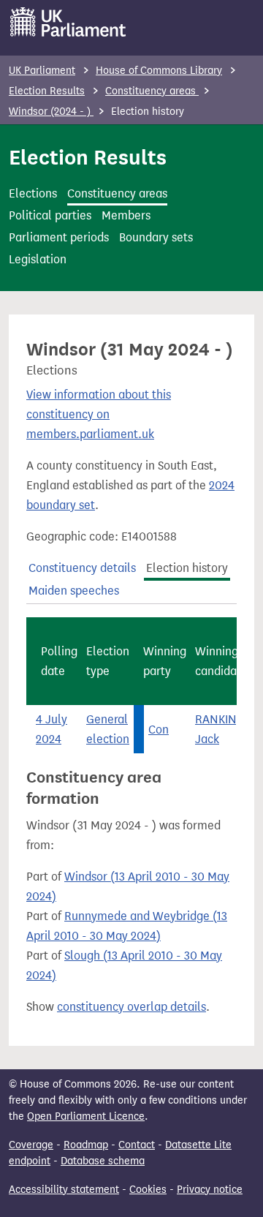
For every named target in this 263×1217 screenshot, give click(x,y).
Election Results (47, 91)
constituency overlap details (131, 1007)
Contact (136, 1145)
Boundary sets (156, 237)
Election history (187, 568)
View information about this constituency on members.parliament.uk (98, 414)
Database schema (103, 1161)
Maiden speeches (73, 591)
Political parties (50, 215)
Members (126, 215)
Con (158, 729)
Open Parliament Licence (86, 1116)
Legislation (37, 259)
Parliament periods (59, 237)
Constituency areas (152, 91)
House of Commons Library (159, 70)
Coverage (31, 1145)
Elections (33, 193)
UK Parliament (42, 70)
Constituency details (82, 568)
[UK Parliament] (68, 22)
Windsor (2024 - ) (51, 111)
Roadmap (86, 1145)
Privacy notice (210, 1189)
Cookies (148, 1189)
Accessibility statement (64, 1189)
